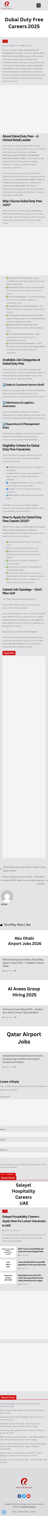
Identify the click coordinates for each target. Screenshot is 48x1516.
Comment (5, 1097)
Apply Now (23, 608)
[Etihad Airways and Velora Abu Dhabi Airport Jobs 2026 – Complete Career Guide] (24, 931)
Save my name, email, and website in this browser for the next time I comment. (23, 1165)
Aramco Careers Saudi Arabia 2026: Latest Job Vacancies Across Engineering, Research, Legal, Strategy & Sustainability (23, 1446)
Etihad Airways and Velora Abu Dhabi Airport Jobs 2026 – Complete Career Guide (23, 963)
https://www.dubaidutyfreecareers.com (22, 548)
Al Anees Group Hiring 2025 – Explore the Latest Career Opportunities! (22, 1011)
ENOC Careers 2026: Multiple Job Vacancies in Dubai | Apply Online (31, 1250)
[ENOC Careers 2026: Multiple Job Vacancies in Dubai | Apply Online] (8, 1252)
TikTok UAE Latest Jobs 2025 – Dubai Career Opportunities (24, 869)
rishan (6, 46)
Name (3, 1129)
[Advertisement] (24, 109)
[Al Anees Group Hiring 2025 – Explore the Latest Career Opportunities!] (24, 981)
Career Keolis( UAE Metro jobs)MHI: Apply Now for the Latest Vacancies (32, 1263)
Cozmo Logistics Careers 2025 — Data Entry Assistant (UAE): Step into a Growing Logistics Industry (23, 880)
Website (4, 1150)
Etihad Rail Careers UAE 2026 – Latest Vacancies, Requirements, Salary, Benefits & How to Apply (30, 1278)
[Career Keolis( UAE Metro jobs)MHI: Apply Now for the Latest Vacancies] (8, 1265)
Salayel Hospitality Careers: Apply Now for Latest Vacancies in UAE (24, 1221)
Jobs (5, 41)
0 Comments (28, 46)
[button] (38, 5)
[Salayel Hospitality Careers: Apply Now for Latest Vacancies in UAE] (24, 1194)
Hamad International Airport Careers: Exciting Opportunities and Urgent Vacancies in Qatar (22, 1059)
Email (3, 1140)
